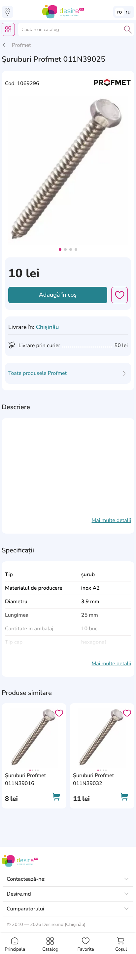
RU (128, 12)
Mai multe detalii (111, 520)
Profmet (21, 45)
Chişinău (47, 327)
